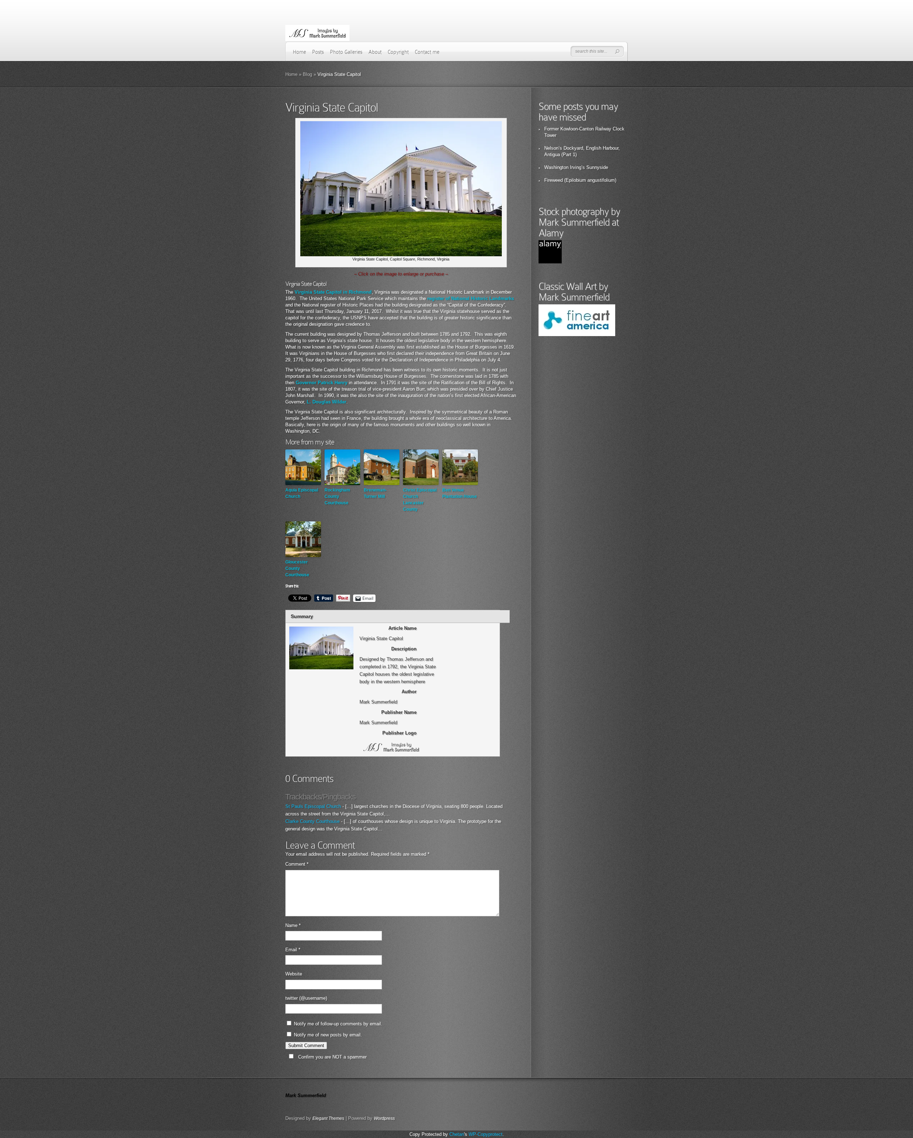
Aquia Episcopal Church (301, 493)
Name (293, 925)
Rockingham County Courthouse (337, 496)
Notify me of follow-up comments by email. (338, 1023)
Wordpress (384, 1118)
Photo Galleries (346, 52)
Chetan (456, 1134)
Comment (296, 864)
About (375, 52)
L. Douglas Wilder (326, 402)
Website (293, 974)
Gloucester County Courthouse (297, 568)
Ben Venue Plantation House (459, 493)
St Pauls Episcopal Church (313, 806)
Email (292, 949)
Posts (318, 52)
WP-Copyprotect (486, 1134)
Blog (307, 74)
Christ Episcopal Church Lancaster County (420, 500)
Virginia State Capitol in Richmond (333, 292)
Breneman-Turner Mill (375, 493)
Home (299, 52)
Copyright (398, 52)
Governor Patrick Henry (321, 382)
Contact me (427, 52)
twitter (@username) (306, 998)
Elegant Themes (328, 1118)
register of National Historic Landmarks (470, 298)
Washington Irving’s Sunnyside (576, 167)
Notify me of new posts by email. (328, 1034)
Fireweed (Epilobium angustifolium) (580, 180)
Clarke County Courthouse (312, 821)
